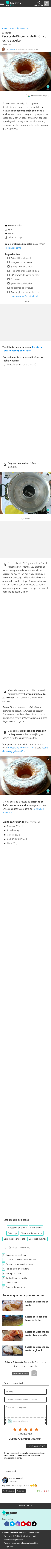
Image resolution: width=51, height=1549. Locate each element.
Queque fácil (11, 1283)
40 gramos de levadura (21, 288)
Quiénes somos (34, 1533)
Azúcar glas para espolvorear (24, 292)
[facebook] (6, 1523)
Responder (20, 1491)
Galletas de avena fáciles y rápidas (21, 1259)
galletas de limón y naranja (21, 748)
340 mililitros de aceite (21, 258)
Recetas (4, 28)
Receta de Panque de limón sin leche (36, 1318)
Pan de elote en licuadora (17, 1269)
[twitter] (12, 1523)
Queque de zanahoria (15, 1287)
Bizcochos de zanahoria (31, 1233)
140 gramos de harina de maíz (25, 275)
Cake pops (12, 1233)
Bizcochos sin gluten (17, 1228)
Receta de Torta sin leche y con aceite (22, 349)
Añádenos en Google (39, 95)
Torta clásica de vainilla (16, 1278)
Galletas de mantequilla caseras (20, 1264)
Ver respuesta (8, 1491)
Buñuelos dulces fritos (16, 1255)
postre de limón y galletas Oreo (25, 749)
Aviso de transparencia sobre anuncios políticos (21, 1543)
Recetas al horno (13, 248)
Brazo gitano (36, 1228)
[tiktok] (34, 1523)
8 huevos (15, 279)
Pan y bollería (13, 28)
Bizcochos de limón (37, 1239)
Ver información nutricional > (25, 296)
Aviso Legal (8, 1536)
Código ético (8, 1547)
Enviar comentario (36, 1446)
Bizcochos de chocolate (14, 1239)
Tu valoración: (25, 1433)
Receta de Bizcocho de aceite (36, 1303)
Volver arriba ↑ (25, 1505)
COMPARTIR (38, 5)
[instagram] (17, 1523)
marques (12, 49)
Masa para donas (13, 1273)
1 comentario (6, 45)
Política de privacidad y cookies (26, 1536)
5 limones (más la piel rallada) (24, 271)
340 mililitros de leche (21, 284)
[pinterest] (28, 1523)
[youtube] (23, 1523)
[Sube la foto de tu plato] (34, 1373)
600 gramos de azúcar (21, 267)
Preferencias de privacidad (13, 1540)
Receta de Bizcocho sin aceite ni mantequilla (37, 1333)
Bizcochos (24, 28)
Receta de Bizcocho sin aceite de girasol (37, 1349)
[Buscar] (47, 3)
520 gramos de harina (21, 262)
